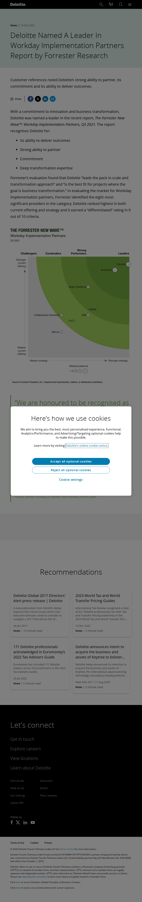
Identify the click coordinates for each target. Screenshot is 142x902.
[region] (71, 451)
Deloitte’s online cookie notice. (86, 446)
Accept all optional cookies (71, 461)
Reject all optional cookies (71, 470)
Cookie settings (71, 480)
